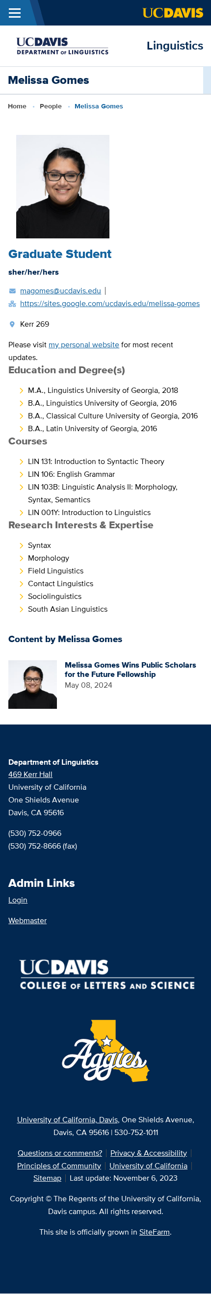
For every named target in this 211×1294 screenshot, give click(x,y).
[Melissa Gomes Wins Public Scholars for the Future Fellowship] (32, 683)
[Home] (73, 45)
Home (17, 106)
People (51, 106)
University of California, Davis (67, 1119)
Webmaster (27, 920)
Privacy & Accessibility (148, 1153)
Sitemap (47, 1178)
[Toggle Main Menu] (14, 13)
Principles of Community (59, 1165)
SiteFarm (154, 1232)
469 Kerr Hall (30, 774)
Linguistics (175, 45)
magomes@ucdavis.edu (60, 290)
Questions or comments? (60, 1153)
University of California (148, 1165)
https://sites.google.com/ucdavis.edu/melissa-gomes (110, 303)
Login (17, 900)
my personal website (84, 344)
